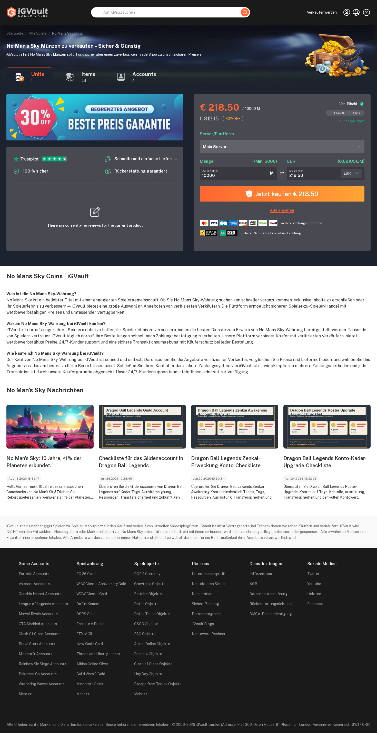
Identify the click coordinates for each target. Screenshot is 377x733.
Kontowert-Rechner (208, 634)
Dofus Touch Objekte (152, 614)
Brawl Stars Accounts (37, 644)
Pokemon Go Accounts (38, 674)
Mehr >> (25, 694)
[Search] (245, 12)
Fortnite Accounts (34, 574)
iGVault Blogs (203, 624)
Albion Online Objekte (152, 644)
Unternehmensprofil (208, 574)
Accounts (144, 74)
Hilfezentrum (261, 574)
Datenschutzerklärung (268, 594)
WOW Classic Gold (91, 594)
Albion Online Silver (92, 664)
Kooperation (202, 594)
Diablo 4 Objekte (148, 654)
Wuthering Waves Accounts (42, 684)
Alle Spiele (37, 33)
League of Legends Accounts (43, 604)
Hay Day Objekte (148, 674)
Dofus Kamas (87, 604)
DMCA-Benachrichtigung (271, 614)
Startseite (14, 33)
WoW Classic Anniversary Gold (101, 584)
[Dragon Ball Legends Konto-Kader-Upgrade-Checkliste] (327, 427)
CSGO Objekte (146, 624)
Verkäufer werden (322, 12)
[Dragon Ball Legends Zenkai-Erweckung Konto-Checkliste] (234, 427)
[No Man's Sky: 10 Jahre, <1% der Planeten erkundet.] (50, 427)
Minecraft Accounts (35, 654)
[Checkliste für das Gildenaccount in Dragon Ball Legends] (142, 427)
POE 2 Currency (147, 574)
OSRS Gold (85, 614)
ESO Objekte (144, 634)
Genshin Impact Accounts (40, 594)
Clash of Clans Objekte (153, 664)
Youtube (314, 584)
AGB (253, 584)
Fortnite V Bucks (90, 624)
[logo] (27, 12)
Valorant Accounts (34, 584)
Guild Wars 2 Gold (90, 674)
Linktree (314, 594)
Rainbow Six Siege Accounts (42, 664)
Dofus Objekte (146, 604)
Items (88, 74)
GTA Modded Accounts (38, 624)
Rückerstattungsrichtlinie (271, 604)
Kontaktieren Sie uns (209, 584)
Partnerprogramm (206, 614)
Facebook (315, 604)
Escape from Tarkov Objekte (158, 684)
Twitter (313, 574)
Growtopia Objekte (149, 584)
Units (37, 74)
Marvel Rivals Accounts (38, 614)
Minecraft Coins (89, 684)
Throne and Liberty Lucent (98, 654)
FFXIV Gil (84, 634)
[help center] (365, 12)
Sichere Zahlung (205, 604)
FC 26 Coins (86, 574)
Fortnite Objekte (148, 594)
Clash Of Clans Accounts (40, 634)
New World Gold (89, 644)
